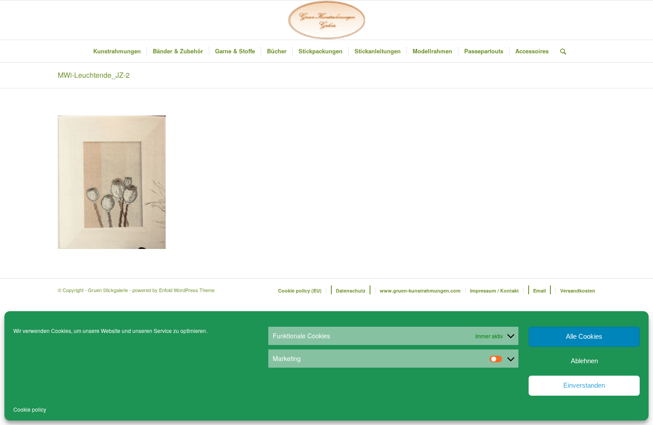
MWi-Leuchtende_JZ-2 (94, 75)
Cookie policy (29, 409)
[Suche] (560, 51)
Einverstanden (584, 385)
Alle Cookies (584, 336)
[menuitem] (117, 51)
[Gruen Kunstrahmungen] (326, 20)
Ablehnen (584, 361)
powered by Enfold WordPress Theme (173, 289)
